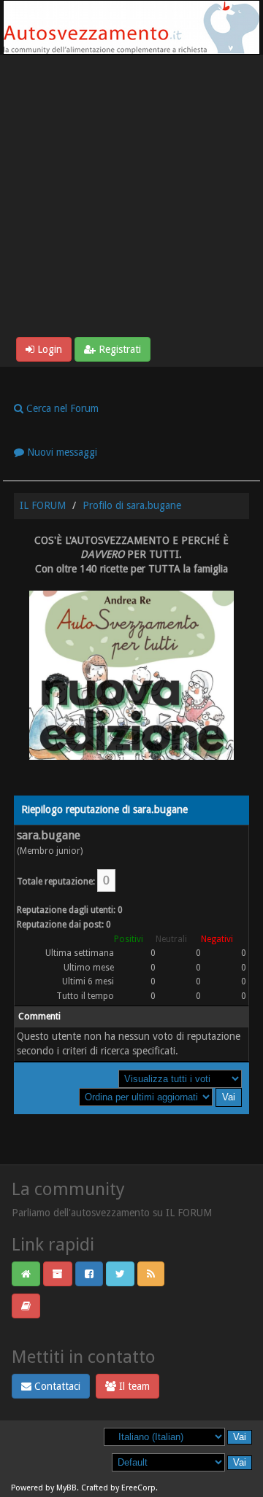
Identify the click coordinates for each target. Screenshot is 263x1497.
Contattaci (55, 1386)
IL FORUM (43, 505)
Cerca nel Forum (61, 408)
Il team (133, 1386)
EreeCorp (138, 1488)
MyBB (66, 1488)
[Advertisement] (131, 198)
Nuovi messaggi (60, 452)
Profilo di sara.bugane (132, 505)
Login (48, 349)
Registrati (118, 349)
